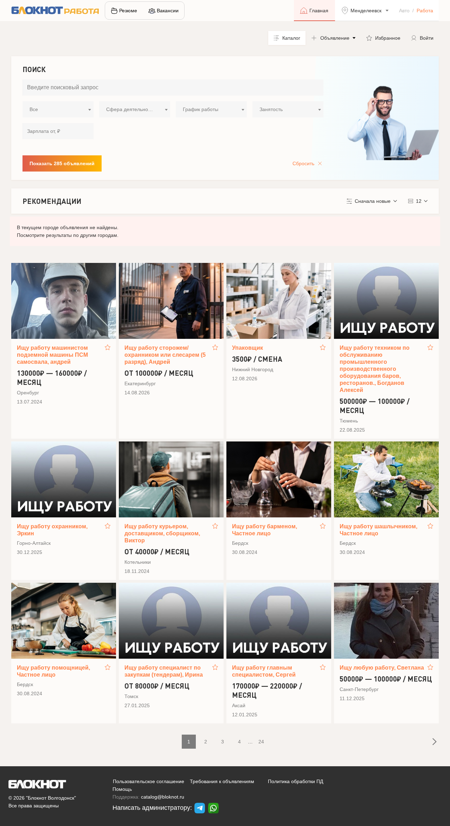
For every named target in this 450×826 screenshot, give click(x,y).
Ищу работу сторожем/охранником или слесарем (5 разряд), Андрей (165, 355)
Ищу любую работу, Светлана (382, 668)
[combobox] (58, 109)
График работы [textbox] (200, 109)
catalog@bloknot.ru (162, 797)
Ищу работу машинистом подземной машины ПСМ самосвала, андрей (52, 355)
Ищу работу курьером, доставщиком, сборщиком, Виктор (162, 533)
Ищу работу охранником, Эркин (52, 529)
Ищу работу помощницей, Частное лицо (53, 671)
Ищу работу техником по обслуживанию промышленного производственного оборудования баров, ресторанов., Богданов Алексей (375, 369)
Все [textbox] (34, 109)
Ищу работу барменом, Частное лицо (264, 529)
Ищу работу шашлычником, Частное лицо (378, 529)
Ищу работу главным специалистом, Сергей (264, 671)
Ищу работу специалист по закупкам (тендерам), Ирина (163, 671)
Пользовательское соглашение (148, 781)
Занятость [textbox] (271, 109)
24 (261, 741)
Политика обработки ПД (295, 781)
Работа (425, 10)
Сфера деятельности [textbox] (130, 109)
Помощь (122, 789)
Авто (404, 10)
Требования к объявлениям (222, 781)
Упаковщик (247, 348)
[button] (333, 38)
